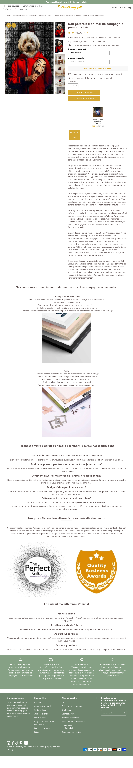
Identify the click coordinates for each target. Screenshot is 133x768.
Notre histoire (40, 717)
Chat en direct (68, 710)
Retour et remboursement (73, 721)
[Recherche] (108, 7)
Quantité (72, 82)
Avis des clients (41, 714)
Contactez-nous (68, 714)
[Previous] (8, 25)
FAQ (63, 702)
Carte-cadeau (21, 9)
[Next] (13, 25)
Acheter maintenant (84, 98)
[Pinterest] (21, 742)
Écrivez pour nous (42, 728)
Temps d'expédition (70, 717)
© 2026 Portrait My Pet (16, 746)
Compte (114, 7)
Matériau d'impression (19, 15)
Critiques (7, 9)
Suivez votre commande (72, 706)
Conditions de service (71, 732)
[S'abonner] (123, 713)
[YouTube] (26, 742)
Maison (9, 15)
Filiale (36, 732)
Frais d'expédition (89, 37)
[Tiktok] (16, 742)
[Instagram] (8, 742)
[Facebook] (13, 742)
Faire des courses (11, 6)
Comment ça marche (32, 6)
